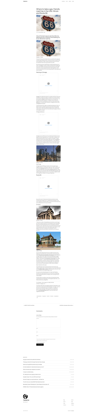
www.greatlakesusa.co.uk (43, 290)
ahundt (37, 220)
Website (37, 335)
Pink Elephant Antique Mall (50, 258)
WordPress (72, 410)
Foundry (37, 57)
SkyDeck (57, 139)
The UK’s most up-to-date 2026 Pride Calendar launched (33, 381)
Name (37, 328)
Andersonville (52, 169)
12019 (37, 250)
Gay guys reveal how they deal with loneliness (31, 359)
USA (37, 297)
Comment (37, 318)
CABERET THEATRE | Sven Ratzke (29, 305)
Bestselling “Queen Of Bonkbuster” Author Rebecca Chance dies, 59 (36, 384)
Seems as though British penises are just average (32, 364)
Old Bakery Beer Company (43, 269)
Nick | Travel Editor (41, 32)
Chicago (37, 96)
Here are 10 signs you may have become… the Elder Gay (33, 379)
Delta (43, 98)
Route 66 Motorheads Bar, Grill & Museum (46, 255)
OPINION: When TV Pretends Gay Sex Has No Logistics (33, 386)
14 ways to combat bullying (28, 371)
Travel (44, 32)
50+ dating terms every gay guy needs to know (32, 374)
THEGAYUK (25, 1)
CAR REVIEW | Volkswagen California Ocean (66, 305)
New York (38, 102)
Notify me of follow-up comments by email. (42, 340)
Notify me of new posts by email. (41, 342)
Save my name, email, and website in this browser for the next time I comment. (46, 339)
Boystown (43, 168)
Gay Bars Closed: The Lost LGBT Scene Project (32, 376)
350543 (37, 162)
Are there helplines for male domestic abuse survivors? (33, 366)
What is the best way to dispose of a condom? (31, 369)
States (41, 65)
